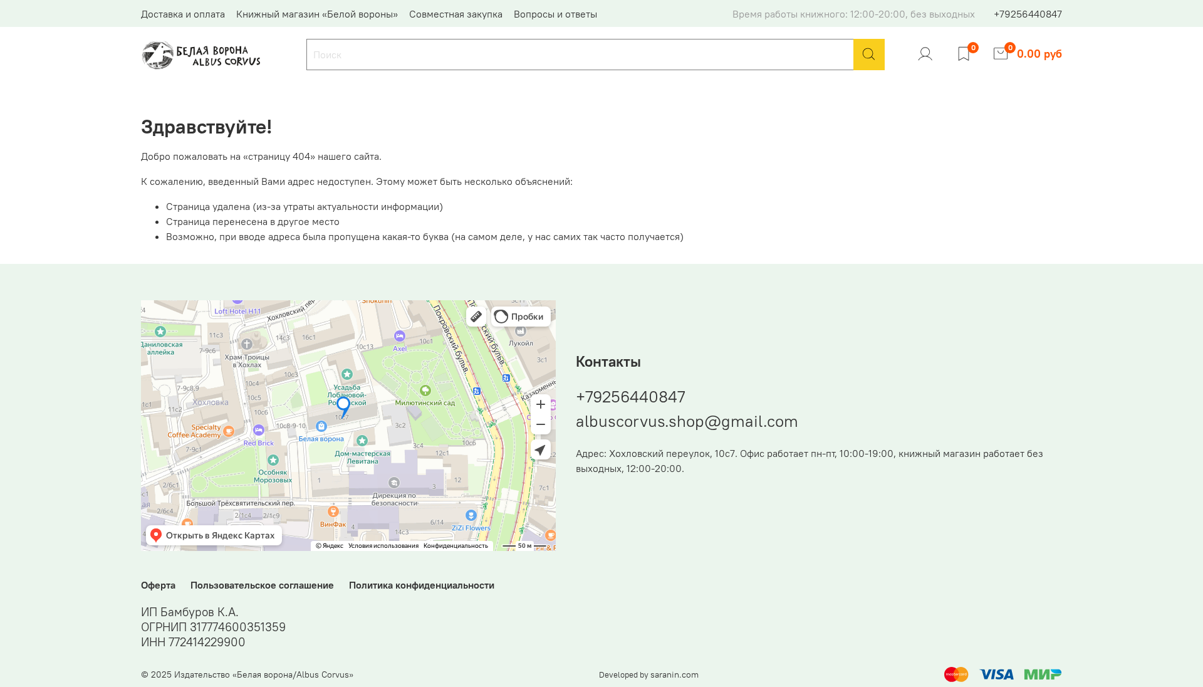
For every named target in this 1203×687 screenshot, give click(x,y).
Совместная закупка (456, 14)
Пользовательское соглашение (262, 585)
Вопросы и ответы (555, 14)
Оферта (158, 585)
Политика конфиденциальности (421, 585)
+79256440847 (1028, 14)
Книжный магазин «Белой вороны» (317, 14)
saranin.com (674, 674)
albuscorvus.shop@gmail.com (687, 421)
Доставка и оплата (183, 14)
